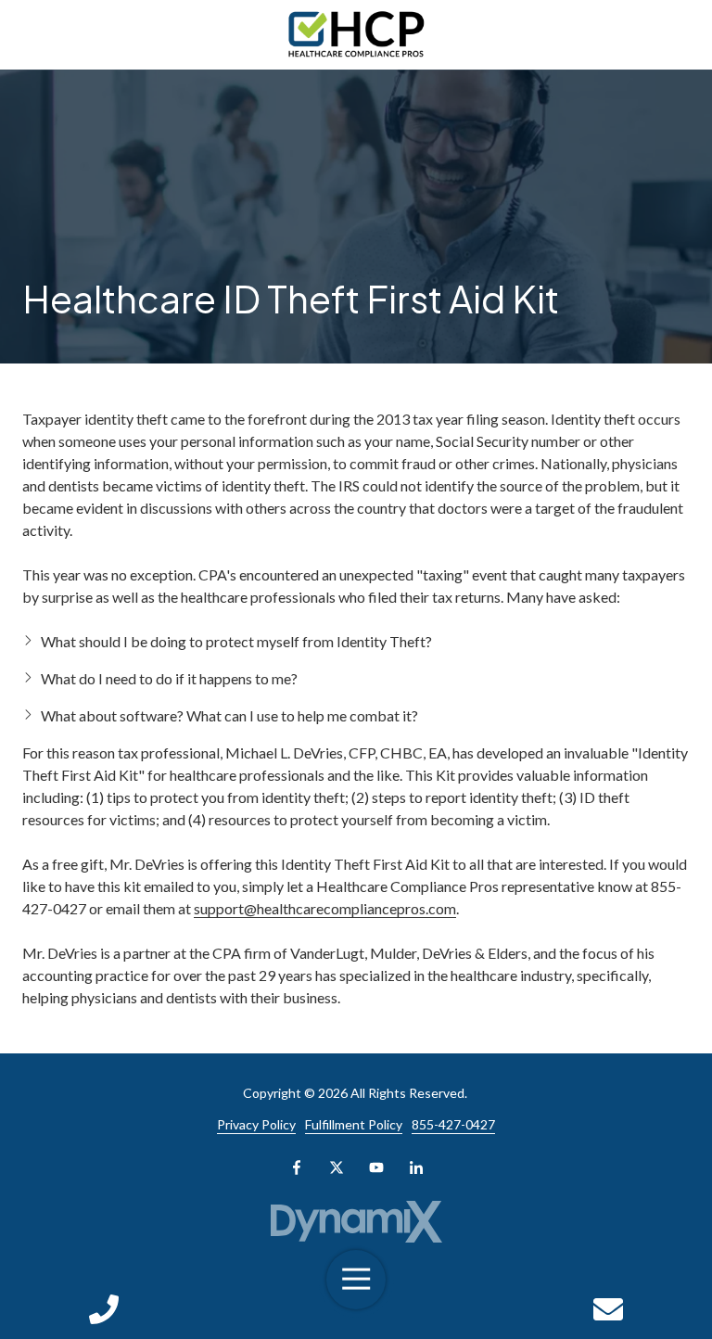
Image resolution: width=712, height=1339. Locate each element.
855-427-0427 (453, 1124)
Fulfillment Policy (353, 1124)
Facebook (296, 1167)
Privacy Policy (256, 1124)
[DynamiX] (356, 1222)
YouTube (376, 1167)
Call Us (104, 1309)
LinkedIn (416, 1167)
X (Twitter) (336, 1167)
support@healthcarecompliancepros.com (325, 908)
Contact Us (608, 1309)
